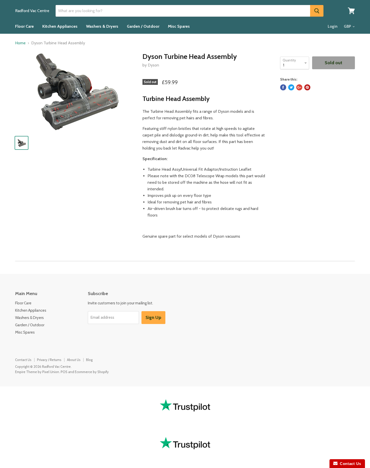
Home (20, 43)
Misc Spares (179, 26)
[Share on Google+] (299, 87)
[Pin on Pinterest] (307, 87)
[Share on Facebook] (283, 87)
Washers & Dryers (102, 26)
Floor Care (24, 26)
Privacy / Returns (49, 360)
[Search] (316, 11)
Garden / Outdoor (143, 26)
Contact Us (23, 360)
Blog (89, 360)
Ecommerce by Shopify (92, 372)
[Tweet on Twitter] (291, 87)
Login (333, 26)
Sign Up (153, 317)
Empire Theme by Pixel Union (37, 372)
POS (64, 372)
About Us (74, 360)
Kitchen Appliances (60, 26)
